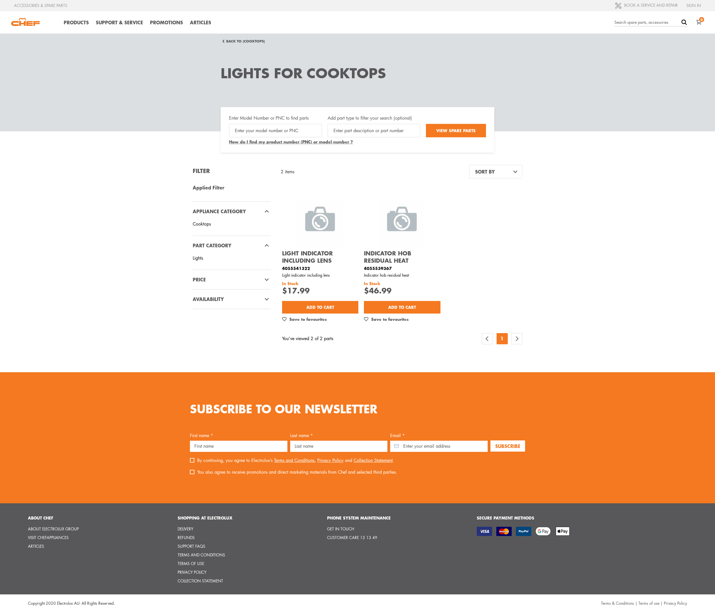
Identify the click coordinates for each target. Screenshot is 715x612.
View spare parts (456, 130)
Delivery (185, 529)
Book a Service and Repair (650, 5)
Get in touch (340, 529)
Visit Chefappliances (48, 537)
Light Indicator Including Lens (307, 257)
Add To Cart (320, 307)
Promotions (166, 22)
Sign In (693, 5)
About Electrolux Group (53, 529)
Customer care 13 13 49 (352, 537)
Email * (397, 435)
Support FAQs (191, 546)
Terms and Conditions (294, 460)
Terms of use (191, 563)
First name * (201, 435)
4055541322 (296, 268)
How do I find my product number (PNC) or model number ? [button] (291, 141)
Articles (200, 22)
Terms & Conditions (617, 603)
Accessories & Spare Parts (40, 5)
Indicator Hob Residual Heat (387, 257)
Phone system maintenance (359, 518)
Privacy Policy (330, 460)
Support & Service (119, 22)
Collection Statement (373, 460)
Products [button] (76, 22)
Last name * (301, 435)
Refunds (186, 537)
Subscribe (507, 446)
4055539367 (378, 268)
